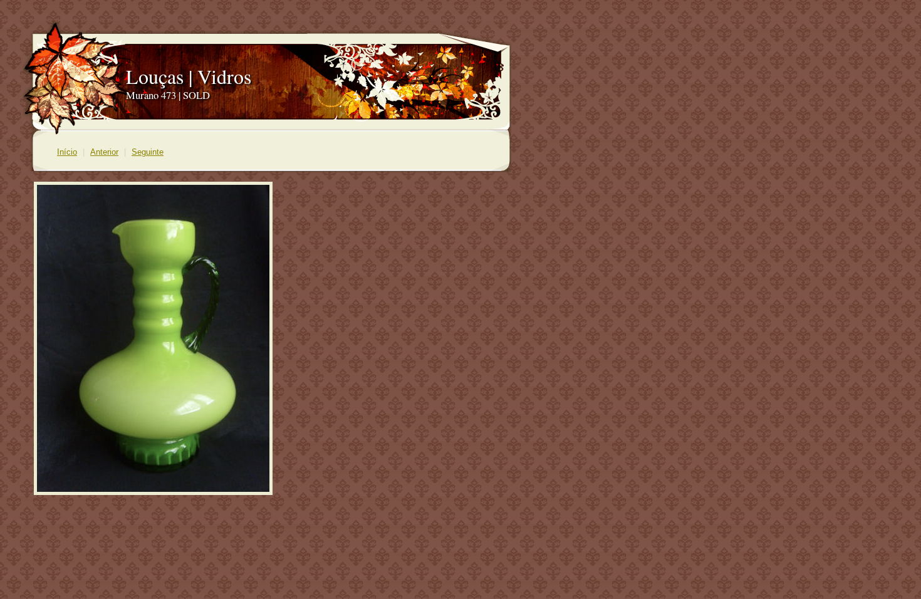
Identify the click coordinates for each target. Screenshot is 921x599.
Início (67, 152)
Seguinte (148, 152)
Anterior (104, 152)
